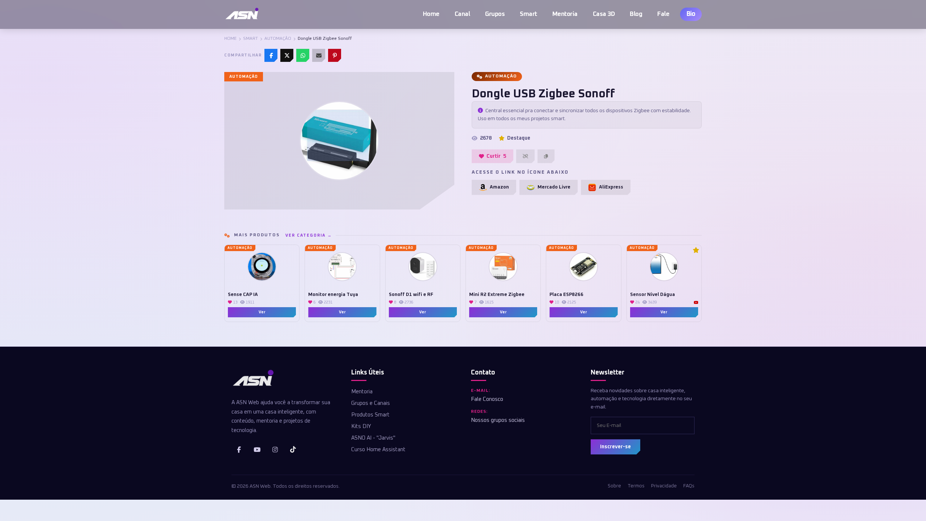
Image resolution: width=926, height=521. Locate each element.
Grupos (495, 14)
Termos (636, 486)
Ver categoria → (308, 235)
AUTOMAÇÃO (277, 39)
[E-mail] (318, 55)
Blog (636, 14)
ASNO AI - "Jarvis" (373, 438)
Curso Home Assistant (378, 449)
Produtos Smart (370, 415)
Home (431, 14)
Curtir (496, 156)
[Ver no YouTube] (696, 302)
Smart (528, 14)
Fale (663, 14)
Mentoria (565, 14)
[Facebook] (270, 55)
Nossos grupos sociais (498, 420)
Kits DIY (361, 426)
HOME (230, 39)
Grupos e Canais (370, 403)
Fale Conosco (487, 399)
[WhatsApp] (302, 55)
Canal (462, 14)
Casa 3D (604, 14)
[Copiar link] (546, 156)
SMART (250, 39)
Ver (262, 312)
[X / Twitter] (286, 55)
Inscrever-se (615, 446)
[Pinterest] (334, 55)
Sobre (614, 486)
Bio (691, 14)
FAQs (688, 486)
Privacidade (664, 486)
